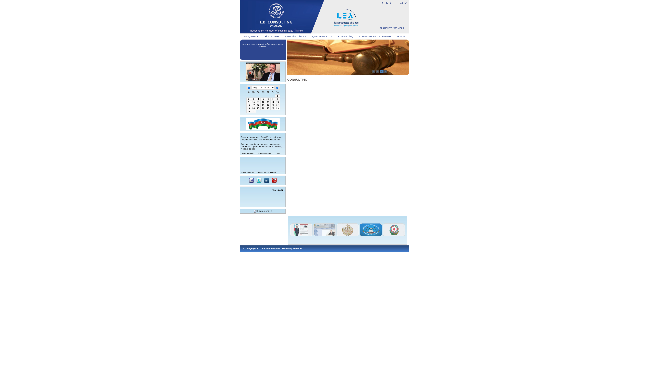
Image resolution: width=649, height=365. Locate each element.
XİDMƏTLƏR (272, 36)
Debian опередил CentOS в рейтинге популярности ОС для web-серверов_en (261, 136)
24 (253, 108)
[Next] (277, 88)
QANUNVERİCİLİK (322, 36)
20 (268, 105)
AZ (401, 3)
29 (277, 108)
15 (277, 102)
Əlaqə (401, 36)
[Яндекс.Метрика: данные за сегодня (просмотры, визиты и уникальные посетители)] (263, 211)
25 (258, 108)
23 (248, 108)
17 (253, 105)
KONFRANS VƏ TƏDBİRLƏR (375, 36)
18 (258, 105)
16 (248, 105)
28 (273, 108)
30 (248, 111)
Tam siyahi (277, 190)
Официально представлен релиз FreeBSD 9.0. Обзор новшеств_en (261, 152)
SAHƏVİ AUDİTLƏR (295, 36)
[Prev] (249, 88)
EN (405, 3)
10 (253, 102)
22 (277, 105)
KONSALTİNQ (345, 36)
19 (263, 105)
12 (263, 102)
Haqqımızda (251, 36)
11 (258, 102)
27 (268, 108)
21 (273, 105)
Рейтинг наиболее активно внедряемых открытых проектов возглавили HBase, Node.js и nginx (261, 144)
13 (268, 102)
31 (253, 111)
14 (273, 102)
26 (263, 108)
